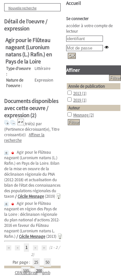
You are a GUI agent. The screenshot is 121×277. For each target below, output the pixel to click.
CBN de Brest (26, 272)
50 (47, 262)
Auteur (74, 108)
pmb (46, 272)
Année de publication (86, 86)
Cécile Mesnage (31, 196)
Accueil (73, 3)
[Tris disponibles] (21, 124)
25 (36, 262)
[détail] (6, 153)
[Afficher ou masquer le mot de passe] (107, 47)
